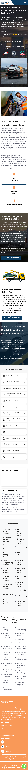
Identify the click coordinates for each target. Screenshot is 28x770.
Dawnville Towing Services (6, 578)
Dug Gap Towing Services (6, 602)
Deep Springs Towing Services (7, 586)
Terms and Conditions (8, 735)
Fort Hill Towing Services (22, 548)
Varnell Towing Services (22, 591)
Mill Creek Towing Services (20, 555)
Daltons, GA (8, 751)
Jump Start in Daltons (12, 444)
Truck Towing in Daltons (13, 426)
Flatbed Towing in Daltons (14, 376)
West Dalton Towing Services (21, 604)
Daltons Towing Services (6, 570)
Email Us (7, 746)
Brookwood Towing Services (7, 539)
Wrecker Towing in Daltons (14, 388)
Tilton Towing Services (21, 577)
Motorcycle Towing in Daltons (12, 382)
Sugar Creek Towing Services (21, 570)
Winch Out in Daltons (12, 451)
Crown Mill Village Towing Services (8, 563)
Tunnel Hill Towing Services (20, 584)
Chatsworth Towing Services (7, 555)
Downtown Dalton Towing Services (8, 594)
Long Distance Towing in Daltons (13, 394)
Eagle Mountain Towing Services (20, 532)
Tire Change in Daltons (13, 432)
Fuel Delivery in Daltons (13, 457)
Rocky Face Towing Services (20, 563)
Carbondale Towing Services (7, 547)
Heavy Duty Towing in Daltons (12, 413)
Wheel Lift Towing (7, 725)
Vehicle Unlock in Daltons (13, 438)
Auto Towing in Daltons (13, 401)
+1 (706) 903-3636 (11, 257)
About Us (4, 729)
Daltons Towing (18, 757)
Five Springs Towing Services (21, 541)
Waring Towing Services (22, 597)
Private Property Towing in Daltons (14, 419)
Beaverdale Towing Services (7, 531)
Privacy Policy (5, 732)
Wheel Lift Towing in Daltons (14, 407)
